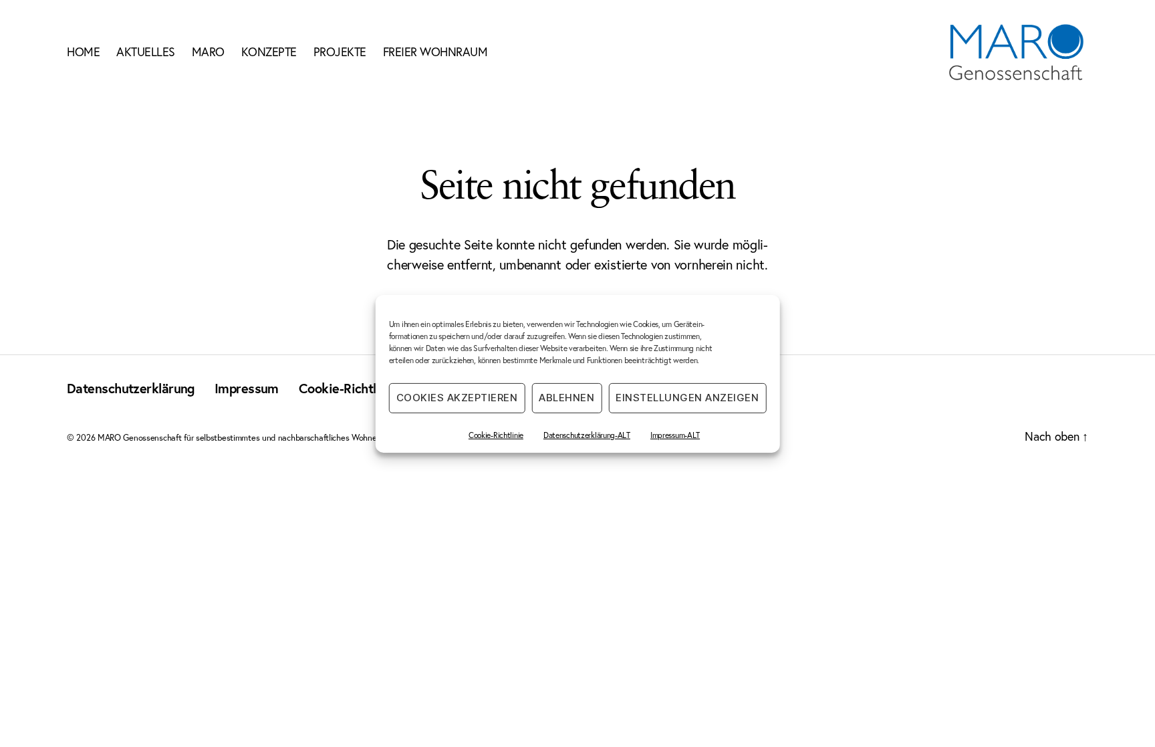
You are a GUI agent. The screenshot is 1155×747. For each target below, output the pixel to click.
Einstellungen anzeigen (687, 397)
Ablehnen (566, 397)
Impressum (247, 388)
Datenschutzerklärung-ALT (586, 434)
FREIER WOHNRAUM (435, 52)
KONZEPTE (269, 52)
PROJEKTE (339, 52)
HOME (83, 52)
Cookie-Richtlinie (496, 434)
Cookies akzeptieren (457, 397)
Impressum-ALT (675, 434)
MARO (208, 52)
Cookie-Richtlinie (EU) (361, 388)
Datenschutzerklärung (131, 388)
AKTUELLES (145, 52)
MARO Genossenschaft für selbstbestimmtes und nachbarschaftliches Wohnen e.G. (248, 437)
